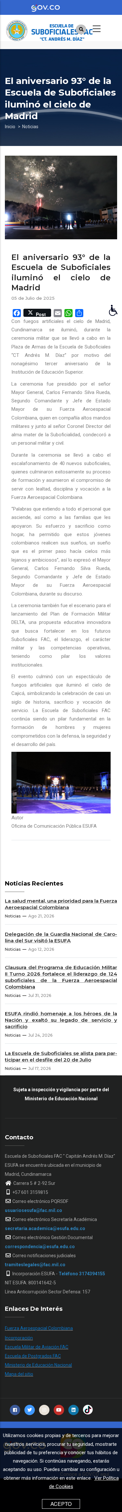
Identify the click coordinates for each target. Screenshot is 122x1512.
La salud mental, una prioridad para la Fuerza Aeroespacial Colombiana (61, 904)
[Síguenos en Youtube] (59, 1410)
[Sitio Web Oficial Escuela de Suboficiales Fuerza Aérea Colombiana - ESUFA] (53, 28)
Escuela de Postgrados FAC (33, 1356)
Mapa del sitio (19, 1374)
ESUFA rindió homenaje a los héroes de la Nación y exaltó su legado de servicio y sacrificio (61, 1020)
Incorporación (19, 1338)
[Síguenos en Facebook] (15, 1410)
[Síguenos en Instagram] (44, 1410)
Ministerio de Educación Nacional (38, 1365)
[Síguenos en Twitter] (29, 1410)
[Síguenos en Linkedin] (73, 1410)
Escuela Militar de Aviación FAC (36, 1347)
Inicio (10, 126)
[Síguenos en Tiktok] (88, 1410)
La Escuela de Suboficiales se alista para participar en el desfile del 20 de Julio (61, 1056)
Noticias (30, 126)
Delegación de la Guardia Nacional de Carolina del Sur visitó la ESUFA (61, 937)
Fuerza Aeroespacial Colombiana (39, 1328)
